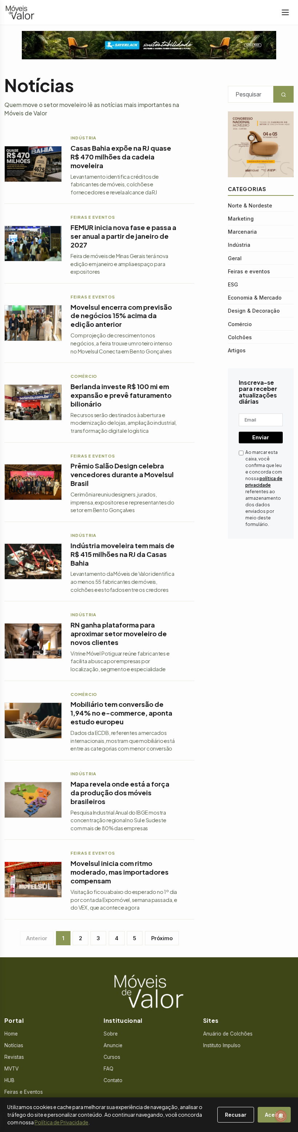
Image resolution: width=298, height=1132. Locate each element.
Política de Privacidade (61, 1122)
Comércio (240, 324)
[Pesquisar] (4, 1115)
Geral (235, 258)
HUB (9, 1080)
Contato (113, 1080)
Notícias (13, 1045)
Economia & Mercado (255, 297)
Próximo (162, 938)
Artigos (237, 350)
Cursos (112, 1057)
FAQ (108, 1069)
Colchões (240, 337)
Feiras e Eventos (23, 1092)
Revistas (14, 1057)
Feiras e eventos (249, 271)
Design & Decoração (254, 311)
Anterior (36, 938)
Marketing (241, 218)
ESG (233, 284)
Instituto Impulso (222, 1045)
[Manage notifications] (281, 1116)
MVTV (11, 1069)
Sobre (111, 1034)
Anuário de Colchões (228, 1034)
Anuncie (113, 1045)
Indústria (239, 245)
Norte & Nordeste (250, 205)
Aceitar (274, 1115)
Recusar (235, 1115)
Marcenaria (242, 232)
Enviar (260, 437)
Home (11, 1034)
